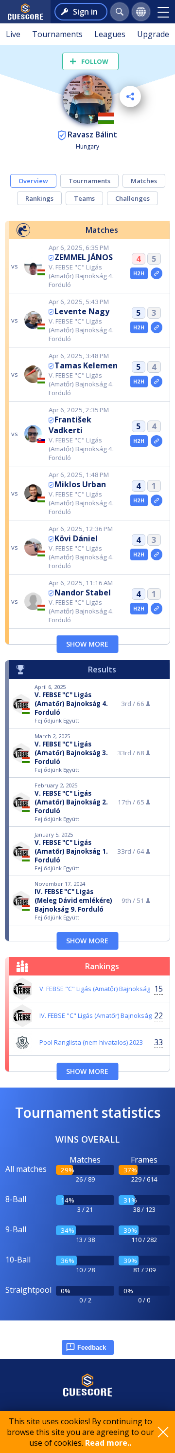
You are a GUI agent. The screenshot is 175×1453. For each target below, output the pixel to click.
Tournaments (57, 34)
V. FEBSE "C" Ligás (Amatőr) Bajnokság (94, 988)
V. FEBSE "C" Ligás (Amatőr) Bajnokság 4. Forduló (71, 703)
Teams (84, 198)
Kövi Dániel (76, 538)
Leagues (109, 34)
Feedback (91, 1347)
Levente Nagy (81, 311)
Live (13, 34)
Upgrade (153, 34)
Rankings (39, 198)
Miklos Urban (80, 484)
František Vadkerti (70, 425)
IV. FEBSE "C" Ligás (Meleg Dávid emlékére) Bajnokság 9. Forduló (73, 900)
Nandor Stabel (82, 592)
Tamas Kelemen (86, 365)
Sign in (85, 11)
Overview (33, 180)
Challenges (132, 198)
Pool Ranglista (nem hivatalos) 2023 (91, 1042)
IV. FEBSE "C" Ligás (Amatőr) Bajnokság (95, 1015)
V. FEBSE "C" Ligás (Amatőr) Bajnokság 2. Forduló (71, 802)
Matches (144, 180)
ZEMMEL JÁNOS (83, 257)
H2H (138, 273)
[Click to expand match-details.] (156, 273)
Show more (87, 644)
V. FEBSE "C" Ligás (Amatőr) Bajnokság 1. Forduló (71, 851)
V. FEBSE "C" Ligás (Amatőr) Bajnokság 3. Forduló (71, 753)
